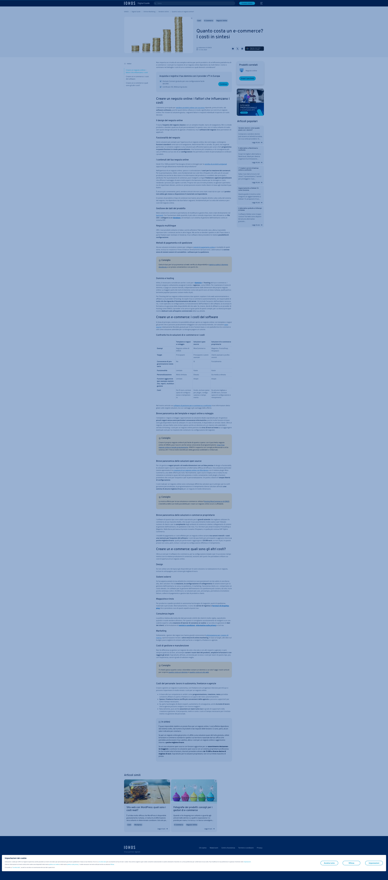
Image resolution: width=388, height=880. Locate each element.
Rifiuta (112, 864)
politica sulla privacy (73, 864)
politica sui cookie (54, 864)
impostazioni (247, 862)
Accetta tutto (102, 862)
